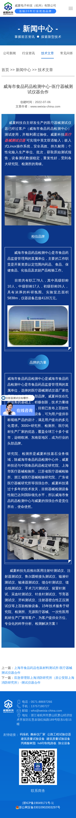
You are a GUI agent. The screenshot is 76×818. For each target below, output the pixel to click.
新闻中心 (23, 70)
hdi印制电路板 (47, 743)
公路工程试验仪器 (59, 734)
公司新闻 (9, 53)
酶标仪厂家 (38, 734)
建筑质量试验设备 (33, 738)
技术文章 (47, 53)
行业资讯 (28, 53)
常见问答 (66, 53)
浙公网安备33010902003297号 (39, 807)
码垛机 (24, 734)
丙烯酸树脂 (28, 743)
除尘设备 (64, 743)
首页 (5, 70)
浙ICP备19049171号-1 (38, 803)
